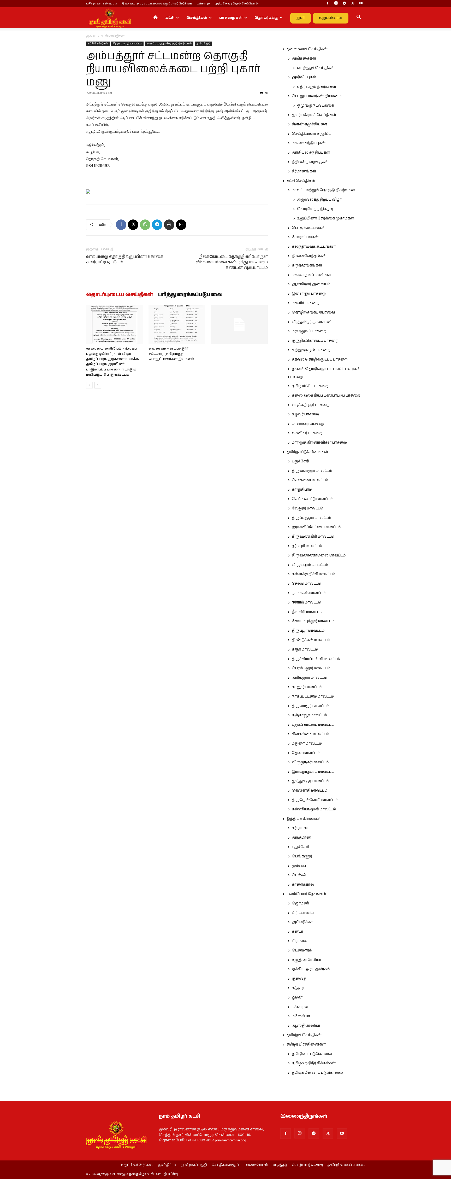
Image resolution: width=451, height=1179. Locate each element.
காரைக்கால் (303, 884)
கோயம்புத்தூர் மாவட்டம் (313, 621)
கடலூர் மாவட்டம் (307, 687)
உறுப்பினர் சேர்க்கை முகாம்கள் (325, 218)
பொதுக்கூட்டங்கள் (308, 228)
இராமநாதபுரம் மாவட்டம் (313, 772)
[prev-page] (89, 385)
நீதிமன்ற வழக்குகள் (310, 162)
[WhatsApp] (145, 224)
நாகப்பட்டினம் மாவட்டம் (313, 696)
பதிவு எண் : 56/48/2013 (101, 3)
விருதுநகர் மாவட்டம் (310, 762)
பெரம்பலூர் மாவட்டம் (311, 668)
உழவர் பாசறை (305, 414)
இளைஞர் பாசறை (309, 294)
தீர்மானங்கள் (304, 171)
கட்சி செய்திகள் (98, 44)
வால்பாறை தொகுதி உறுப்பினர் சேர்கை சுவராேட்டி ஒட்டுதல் (124, 259)
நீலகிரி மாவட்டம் (307, 612)
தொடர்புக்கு (266, 18)
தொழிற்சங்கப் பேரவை (313, 312)
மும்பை (299, 866)
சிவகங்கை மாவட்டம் (310, 734)
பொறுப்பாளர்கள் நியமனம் (316, 96)
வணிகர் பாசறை (307, 433)
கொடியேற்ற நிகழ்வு (315, 209)
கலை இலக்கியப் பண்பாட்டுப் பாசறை (326, 395)
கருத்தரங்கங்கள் (307, 265)
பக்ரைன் (300, 1007)
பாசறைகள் (231, 18)
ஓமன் (297, 997)
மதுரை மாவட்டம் (307, 743)
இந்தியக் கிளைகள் (304, 819)
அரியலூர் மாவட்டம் (309, 678)
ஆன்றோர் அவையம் (311, 284)
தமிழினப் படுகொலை (312, 1054)
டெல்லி (299, 875)
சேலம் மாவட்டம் (306, 583)
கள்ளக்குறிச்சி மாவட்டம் (313, 574)
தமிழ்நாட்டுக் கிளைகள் (307, 452)
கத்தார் (298, 988)
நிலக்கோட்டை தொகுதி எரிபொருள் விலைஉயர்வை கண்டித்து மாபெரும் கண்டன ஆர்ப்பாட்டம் (232, 262)
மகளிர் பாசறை (305, 303)
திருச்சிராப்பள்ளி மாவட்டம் (316, 659)
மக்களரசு (203, 3)
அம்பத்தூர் (203, 44)
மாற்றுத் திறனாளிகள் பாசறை (319, 442)
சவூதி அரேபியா (306, 960)
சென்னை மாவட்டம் (310, 480)
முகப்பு (91, 36)
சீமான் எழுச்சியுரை (309, 124)
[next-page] (97, 385)
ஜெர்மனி (300, 903)
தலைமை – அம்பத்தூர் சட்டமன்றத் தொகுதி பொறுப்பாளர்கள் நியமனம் (171, 354)
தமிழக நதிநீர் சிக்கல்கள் (314, 1063)
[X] (353, 3)
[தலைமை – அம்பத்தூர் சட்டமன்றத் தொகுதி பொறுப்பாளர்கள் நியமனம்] (177, 324)
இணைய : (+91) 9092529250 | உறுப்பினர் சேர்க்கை (157, 3)
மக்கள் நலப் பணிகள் (311, 275)
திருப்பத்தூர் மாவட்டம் (311, 518)
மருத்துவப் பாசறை (309, 331)
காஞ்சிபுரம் (302, 489)
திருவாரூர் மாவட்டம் (310, 706)
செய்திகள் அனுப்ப (226, 1165)
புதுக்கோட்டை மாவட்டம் (313, 725)
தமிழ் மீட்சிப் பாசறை (310, 386)
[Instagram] (336, 3)
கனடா (297, 931)
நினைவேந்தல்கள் (309, 256)
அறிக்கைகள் (304, 58)
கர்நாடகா (300, 828)
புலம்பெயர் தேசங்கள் (306, 894)
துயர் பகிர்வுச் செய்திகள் (314, 115)
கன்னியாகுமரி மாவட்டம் (314, 809)
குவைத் (299, 978)
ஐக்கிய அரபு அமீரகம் (311, 969)
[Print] (169, 224)
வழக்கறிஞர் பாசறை (311, 405)
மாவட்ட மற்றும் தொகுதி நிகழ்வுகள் (169, 44)
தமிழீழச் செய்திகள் (304, 1035)
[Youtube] (361, 3)
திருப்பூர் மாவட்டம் (308, 631)
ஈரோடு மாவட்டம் (306, 602)
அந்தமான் (301, 837)
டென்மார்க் (302, 950)
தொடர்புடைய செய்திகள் (119, 295)
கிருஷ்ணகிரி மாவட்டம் (313, 536)
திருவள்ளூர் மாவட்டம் (127, 44)
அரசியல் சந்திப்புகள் (311, 152)
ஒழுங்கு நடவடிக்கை (315, 105)
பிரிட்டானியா (304, 913)
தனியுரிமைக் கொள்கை (346, 1165)
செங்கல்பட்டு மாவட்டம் (312, 499)
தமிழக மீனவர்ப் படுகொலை (317, 1073)
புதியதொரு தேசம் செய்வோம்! (237, 3)
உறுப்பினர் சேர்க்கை (137, 1165)
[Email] (181, 224)
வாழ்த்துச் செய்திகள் (316, 68)
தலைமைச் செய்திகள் (307, 49)
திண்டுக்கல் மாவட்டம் (311, 640)
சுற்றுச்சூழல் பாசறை (311, 350)
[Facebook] (327, 3)
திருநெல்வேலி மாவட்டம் (314, 800)
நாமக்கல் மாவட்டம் (308, 593)
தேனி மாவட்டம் (305, 753)
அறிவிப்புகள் (304, 77)
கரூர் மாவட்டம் (305, 649)
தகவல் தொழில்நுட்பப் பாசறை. (320, 359)
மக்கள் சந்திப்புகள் (308, 143)
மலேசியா (301, 1016)
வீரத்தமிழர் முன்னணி (312, 322)
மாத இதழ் (279, 1165)
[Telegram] (344, 3)
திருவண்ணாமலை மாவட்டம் (319, 555)
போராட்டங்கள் (305, 237)
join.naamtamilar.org (230, 1140)
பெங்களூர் (302, 856)
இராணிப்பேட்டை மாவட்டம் (316, 527)
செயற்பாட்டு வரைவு (307, 1165)
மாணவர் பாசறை (308, 424)
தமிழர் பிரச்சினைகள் (306, 1044)
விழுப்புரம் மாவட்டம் (310, 565)
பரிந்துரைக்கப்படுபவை (190, 295)
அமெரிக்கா (302, 922)
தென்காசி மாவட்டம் (309, 790)
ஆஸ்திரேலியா (306, 1026)
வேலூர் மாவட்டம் (307, 508)
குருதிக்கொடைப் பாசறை (315, 341)
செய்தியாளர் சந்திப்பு (311, 134)
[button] (358, 18)
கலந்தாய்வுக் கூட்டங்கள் (314, 246)
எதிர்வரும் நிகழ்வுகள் (316, 87)
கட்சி (170, 18)
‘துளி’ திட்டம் (167, 1165)
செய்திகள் (196, 18)
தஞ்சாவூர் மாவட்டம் (309, 715)
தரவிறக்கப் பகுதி (194, 1165)
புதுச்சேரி (300, 461)
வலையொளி (257, 1165)
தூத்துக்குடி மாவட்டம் (310, 781)
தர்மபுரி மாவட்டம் (307, 546)
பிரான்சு (299, 941)
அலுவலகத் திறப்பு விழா (319, 199)
